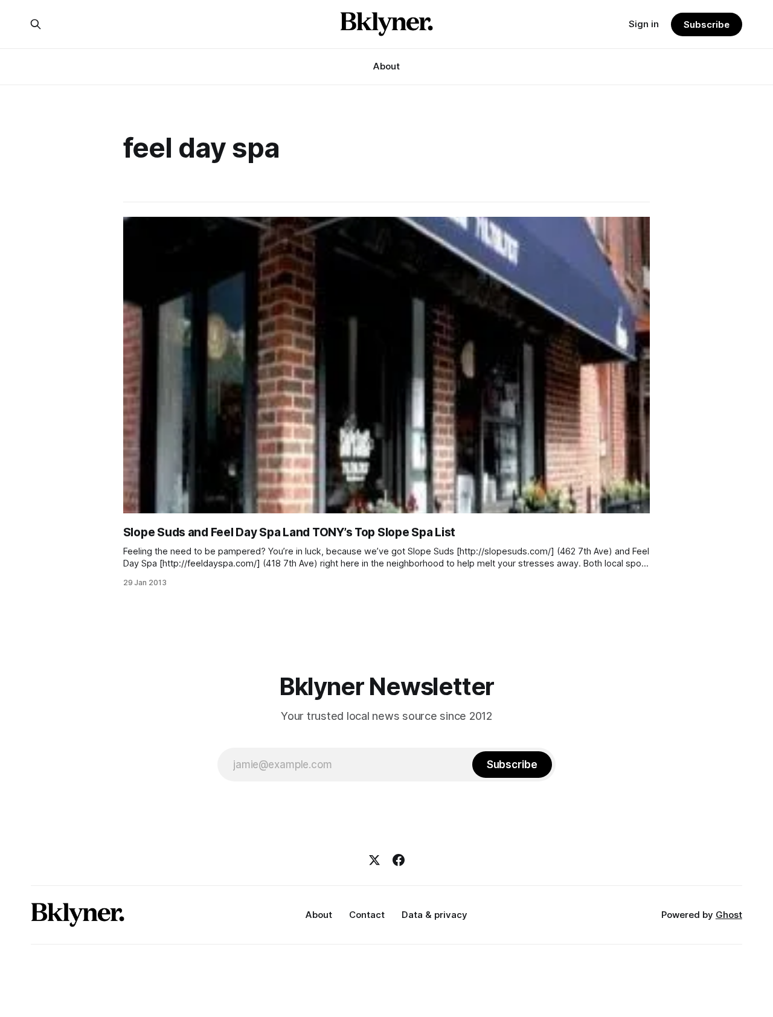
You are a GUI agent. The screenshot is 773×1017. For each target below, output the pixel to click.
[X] (374, 860)
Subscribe (706, 24)
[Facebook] (399, 860)
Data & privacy (434, 914)
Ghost (729, 914)
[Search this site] (36, 24)
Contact (367, 914)
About (386, 66)
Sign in (644, 24)
